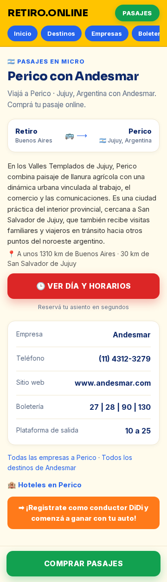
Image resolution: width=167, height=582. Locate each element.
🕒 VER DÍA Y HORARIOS (83, 286)
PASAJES (137, 13)
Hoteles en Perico (50, 484)
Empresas (106, 33)
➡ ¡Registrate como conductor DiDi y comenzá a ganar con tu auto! (83, 513)
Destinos (61, 33)
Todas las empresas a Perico (51, 457)
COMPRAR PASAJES (83, 563)
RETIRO (47, 13)
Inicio (22, 33)
